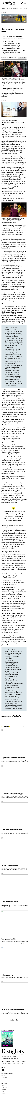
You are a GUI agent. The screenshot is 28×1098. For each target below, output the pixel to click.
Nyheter (3, 8)
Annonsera (4, 1079)
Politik (21, 8)
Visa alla (25, 726)
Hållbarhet (15, 8)
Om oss (3, 1075)
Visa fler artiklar (14, 1020)
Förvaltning (9, 8)
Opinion (25, 8)
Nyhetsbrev (4, 1077)
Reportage (22, 57)
